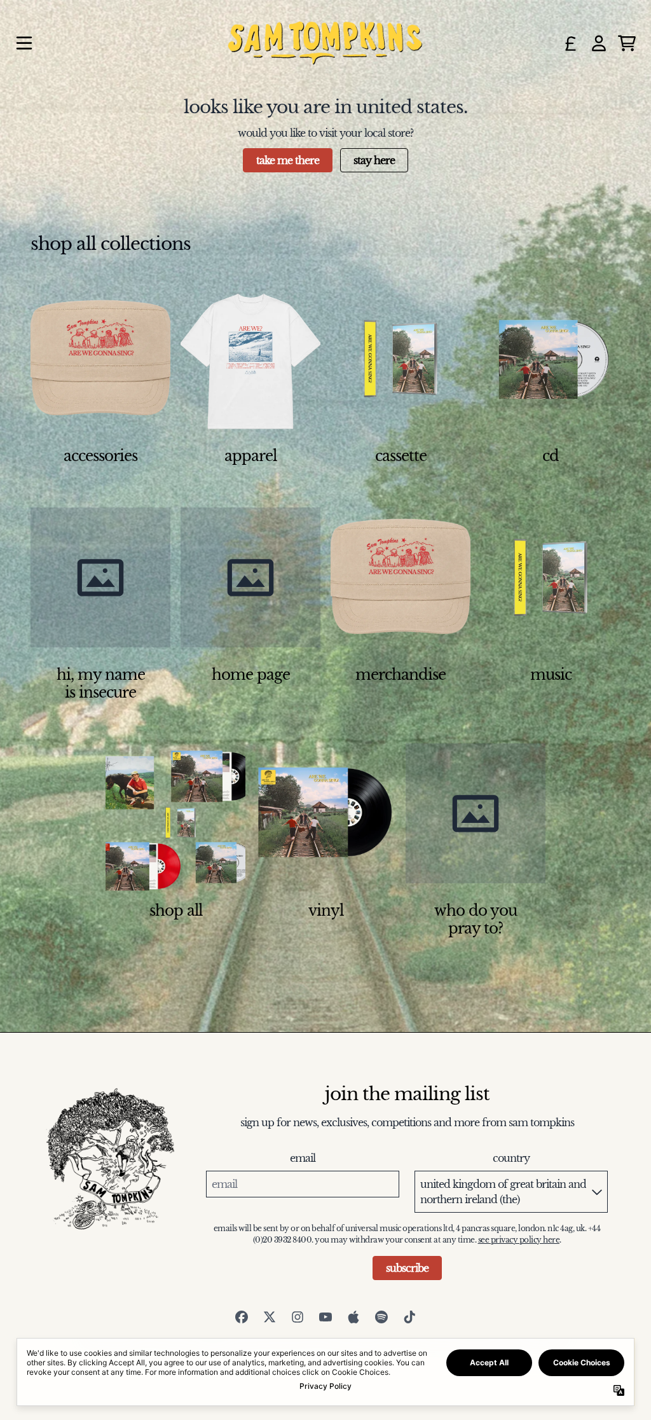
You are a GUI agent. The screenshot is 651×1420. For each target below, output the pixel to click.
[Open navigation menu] (24, 43)
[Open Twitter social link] (270, 1317)
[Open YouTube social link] (325, 1317)
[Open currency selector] (571, 43)
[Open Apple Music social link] (353, 1317)
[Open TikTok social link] (409, 1317)
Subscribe (407, 1268)
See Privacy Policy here (519, 1239)
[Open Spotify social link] (381, 1317)
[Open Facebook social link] (242, 1317)
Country (511, 1158)
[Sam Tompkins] (325, 43)
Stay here (374, 160)
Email (302, 1158)
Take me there (287, 160)
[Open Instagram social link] (298, 1317)
